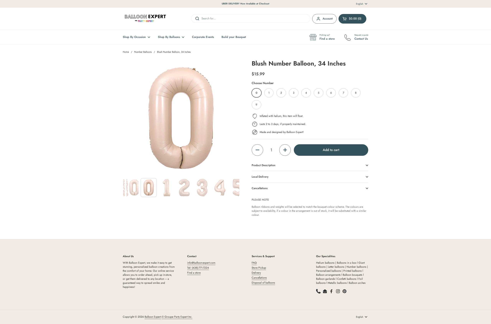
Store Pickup (259, 268)
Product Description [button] (263, 165)
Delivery (256, 273)
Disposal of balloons (263, 283)
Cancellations (259, 278)
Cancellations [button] (260, 188)
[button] (257, 150)
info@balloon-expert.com (201, 263)
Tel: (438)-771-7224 (198, 268)
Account (328, 18)
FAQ (254, 263)
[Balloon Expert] (145, 18)
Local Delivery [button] (260, 177)
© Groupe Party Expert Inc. (177, 317)
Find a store (194, 273)
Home (126, 52)
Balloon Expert (153, 317)
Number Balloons (143, 52)
